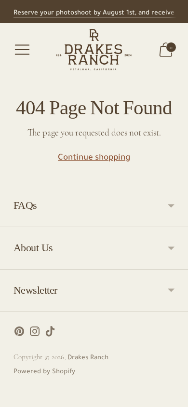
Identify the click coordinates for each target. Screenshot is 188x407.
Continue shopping (94, 158)
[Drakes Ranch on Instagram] (34, 334)
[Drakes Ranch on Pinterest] (19, 334)
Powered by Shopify (44, 372)
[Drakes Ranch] (94, 49)
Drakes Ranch (87, 358)
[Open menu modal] (22, 49)
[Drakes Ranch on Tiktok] (50, 334)
